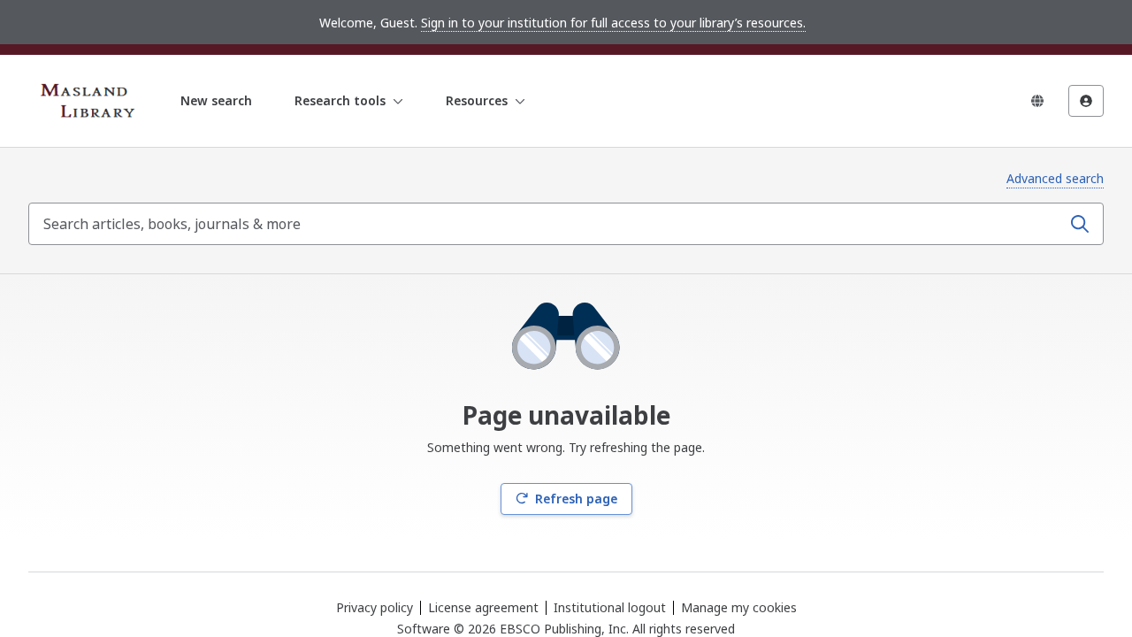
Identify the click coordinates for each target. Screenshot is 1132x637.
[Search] (1080, 224)
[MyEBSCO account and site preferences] (1086, 101)
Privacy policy (374, 607)
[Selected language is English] (1037, 101)
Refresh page (576, 498)
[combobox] (546, 224)
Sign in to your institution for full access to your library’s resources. (613, 22)
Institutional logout (610, 607)
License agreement (483, 607)
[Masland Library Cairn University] (92, 101)
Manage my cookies (739, 608)
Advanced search (1055, 178)
